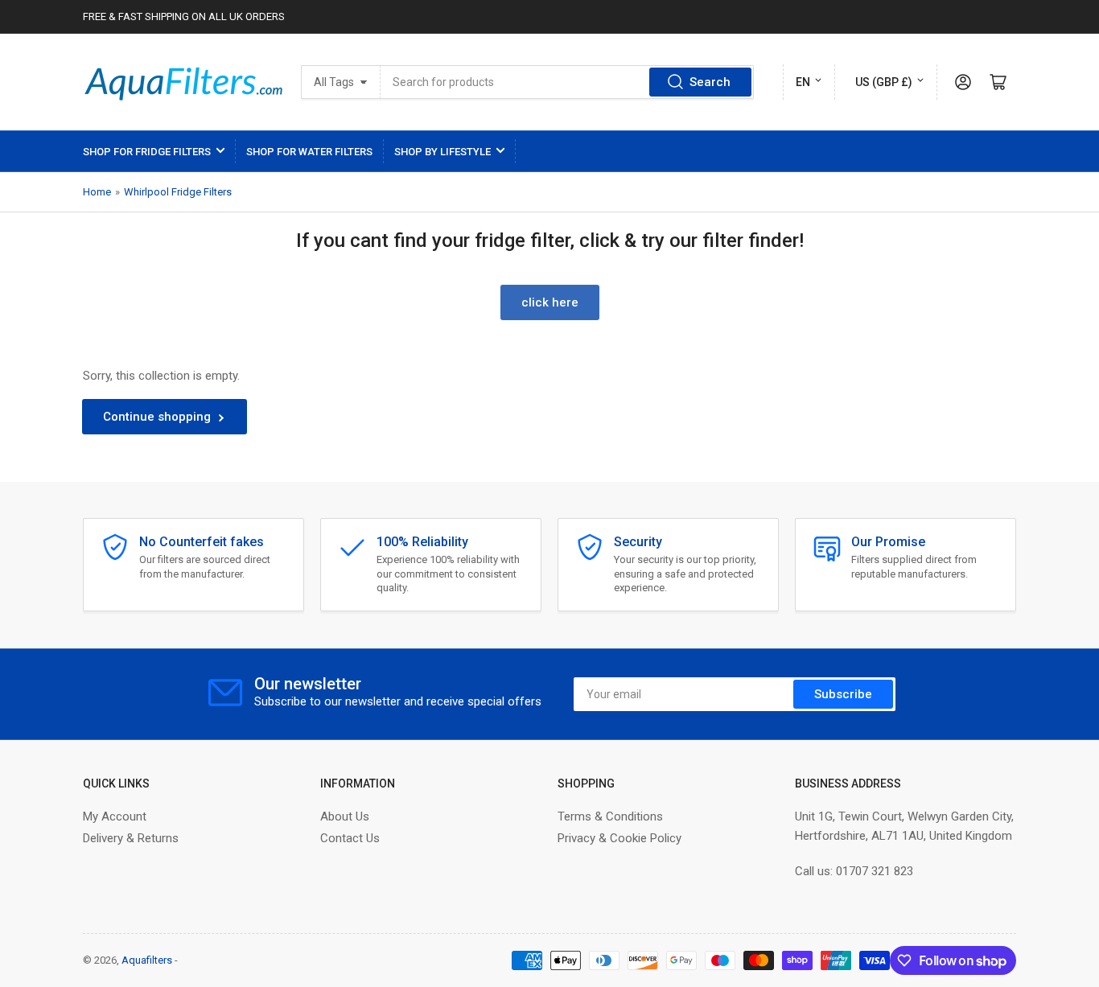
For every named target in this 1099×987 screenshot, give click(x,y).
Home (97, 192)
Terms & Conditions (610, 816)
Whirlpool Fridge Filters (178, 192)
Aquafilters (146, 960)
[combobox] (567, 82)
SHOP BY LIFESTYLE (442, 152)
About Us (344, 816)
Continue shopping (157, 416)
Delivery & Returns (131, 838)
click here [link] (549, 302)
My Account (114, 816)
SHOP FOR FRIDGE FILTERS (147, 152)
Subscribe (843, 694)
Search (710, 82)
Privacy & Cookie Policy (619, 838)
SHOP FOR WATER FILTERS (309, 152)
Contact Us (350, 838)
